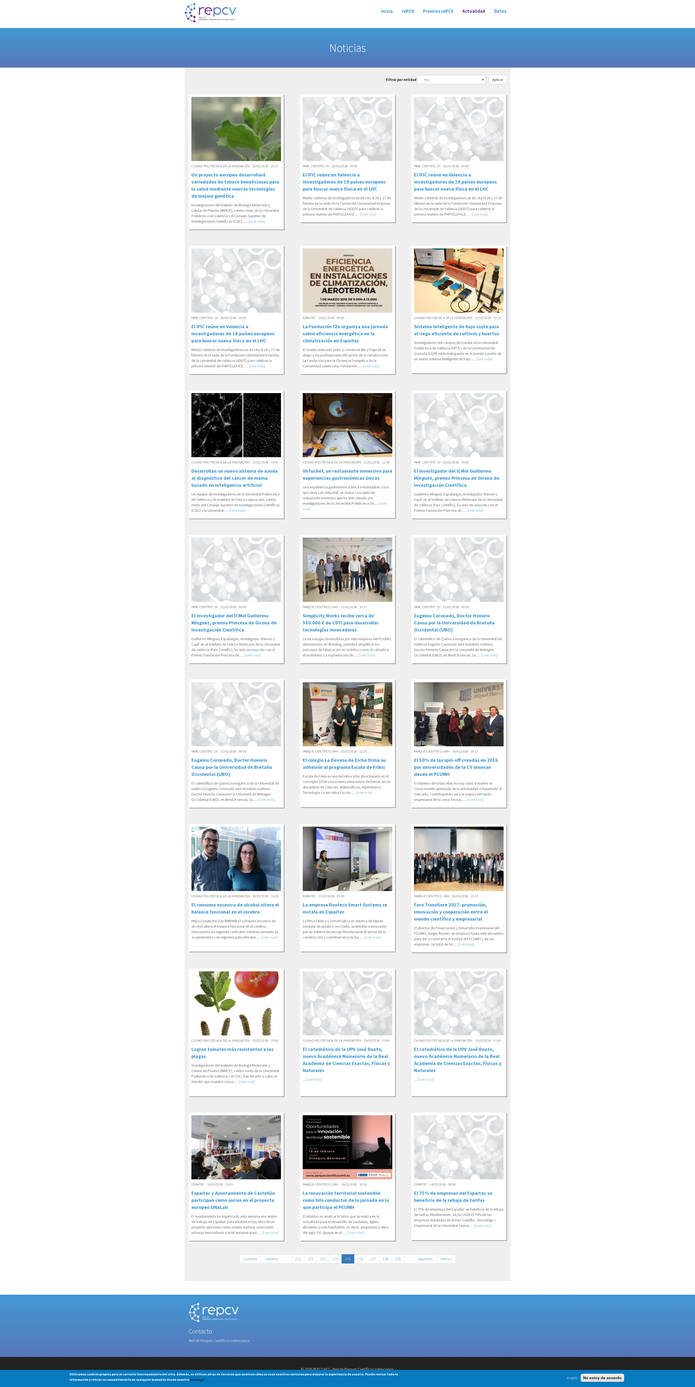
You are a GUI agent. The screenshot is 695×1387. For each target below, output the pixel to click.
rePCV (408, 11)
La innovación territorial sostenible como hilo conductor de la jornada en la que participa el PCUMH (346, 1200)
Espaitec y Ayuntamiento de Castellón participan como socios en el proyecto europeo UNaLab (233, 1200)
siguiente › (426, 1258)
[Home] (210, 13)
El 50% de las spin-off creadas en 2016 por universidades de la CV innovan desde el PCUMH (456, 767)
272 (310, 1258)
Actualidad (473, 11)
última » (446, 1258)
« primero (250, 1258)
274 (335, 1258)
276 (360, 1258)
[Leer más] (257, 221)
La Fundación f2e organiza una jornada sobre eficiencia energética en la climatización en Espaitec (345, 333)
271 (298, 1258)
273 (323, 1258)
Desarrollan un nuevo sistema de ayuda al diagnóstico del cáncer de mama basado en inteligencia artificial (234, 478)
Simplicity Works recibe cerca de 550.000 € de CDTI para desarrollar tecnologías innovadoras (341, 622)
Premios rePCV (438, 11)
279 (398, 1258)
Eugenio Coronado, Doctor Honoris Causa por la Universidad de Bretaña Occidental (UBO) (454, 622)
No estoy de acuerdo (602, 1378)
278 (385, 1258)
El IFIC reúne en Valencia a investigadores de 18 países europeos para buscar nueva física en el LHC (344, 182)
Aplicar (497, 79)
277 (373, 1258)
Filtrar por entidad (401, 80)
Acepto (572, 1377)
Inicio (387, 11)
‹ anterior (271, 1258)
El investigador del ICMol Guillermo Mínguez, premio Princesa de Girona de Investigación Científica (456, 478)
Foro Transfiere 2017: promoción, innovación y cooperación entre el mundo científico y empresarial (451, 912)
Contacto (200, 1331)
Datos (500, 11)
